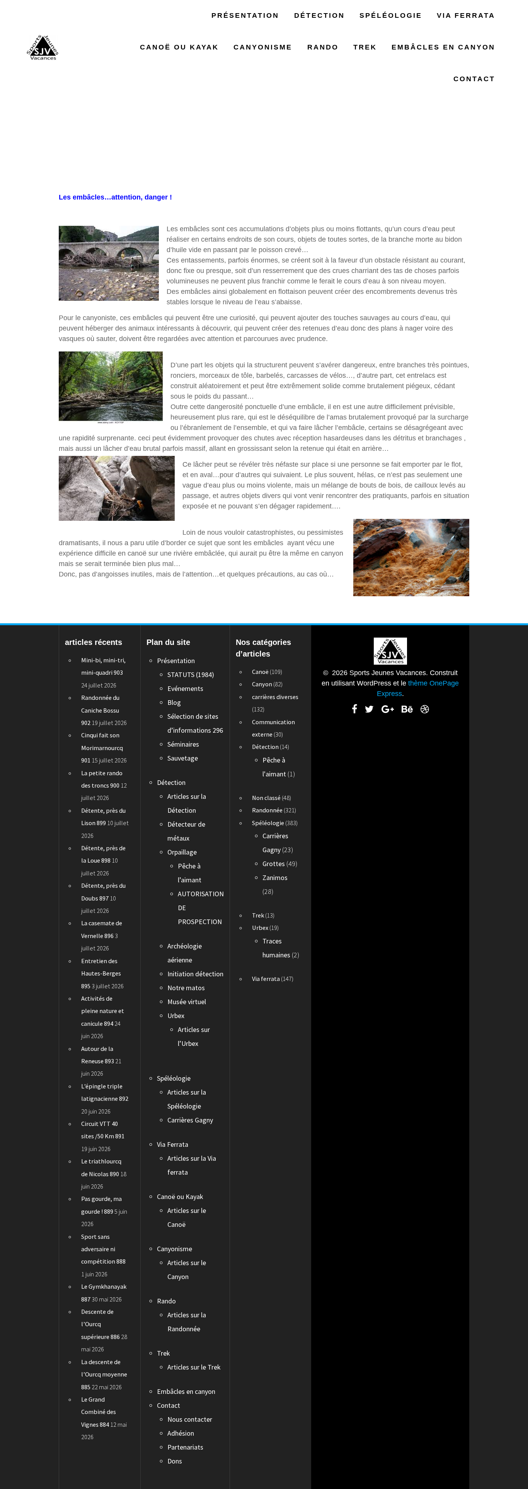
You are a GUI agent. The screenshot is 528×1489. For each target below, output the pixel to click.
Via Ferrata (466, 15)
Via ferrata (266, 978)
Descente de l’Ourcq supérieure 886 (100, 1324)
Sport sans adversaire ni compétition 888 (103, 1249)
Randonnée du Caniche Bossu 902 (100, 710)
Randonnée (267, 810)
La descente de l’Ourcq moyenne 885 (104, 1374)
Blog (174, 702)
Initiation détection (195, 973)
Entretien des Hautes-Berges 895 (101, 973)
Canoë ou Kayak (179, 47)
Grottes (273, 863)
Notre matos (186, 987)
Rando (323, 47)
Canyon (262, 684)
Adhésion (180, 1433)
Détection (319, 15)
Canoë (260, 671)
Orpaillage (182, 852)
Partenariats (185, 1447)
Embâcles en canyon (443, 47)
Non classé (266, 798)
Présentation (245, 15)
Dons (174, 1461)
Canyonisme (262, 47)
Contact (474, 79)
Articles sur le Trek (194, 1367)
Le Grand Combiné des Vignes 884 (98, 1411)
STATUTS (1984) (190, 674)
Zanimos (275, 877)
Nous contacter (189, 1419)
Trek (365, 47)
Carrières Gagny (190, 1119)
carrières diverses (275, 697)
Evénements (185, 688)
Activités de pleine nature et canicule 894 (102, 1010)
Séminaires (183, 744)
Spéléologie (390, 15)
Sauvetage (182, 758)
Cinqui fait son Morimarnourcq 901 (102, 747)
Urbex (175, 1015)
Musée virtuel (186, 1001)
